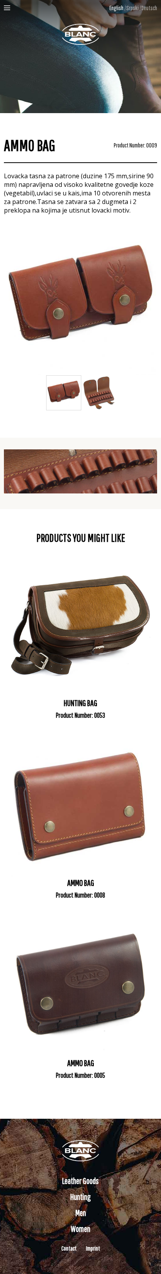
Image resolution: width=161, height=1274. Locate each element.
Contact (69, 1248)
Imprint (93, 1248)
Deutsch (149, 7)
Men (80, 1212)
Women (80, 1228)
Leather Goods (80, 1180)
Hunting (80, 1196)
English (116, 7)
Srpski (132, 7)
